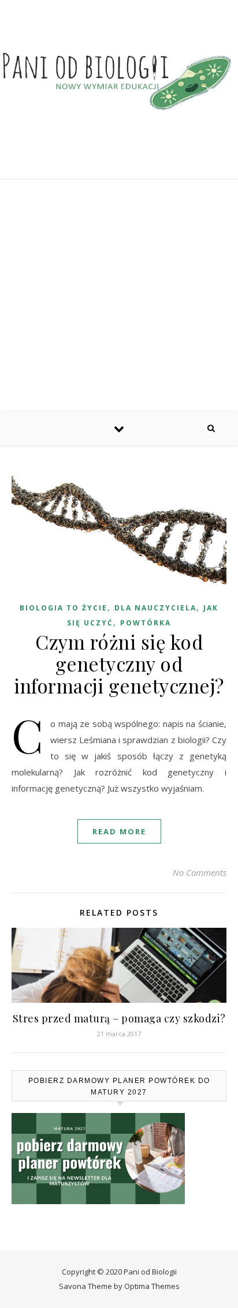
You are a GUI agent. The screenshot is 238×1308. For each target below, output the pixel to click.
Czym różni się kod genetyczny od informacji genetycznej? (119, 663)
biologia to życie (63, 608)
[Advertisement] (119, 295)
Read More (119, 831)
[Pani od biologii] (119, 80)
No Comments (199, 872)
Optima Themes (152, 1286)
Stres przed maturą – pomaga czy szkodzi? (119, 1018)
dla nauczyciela (155, 608)
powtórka (145, 623)
